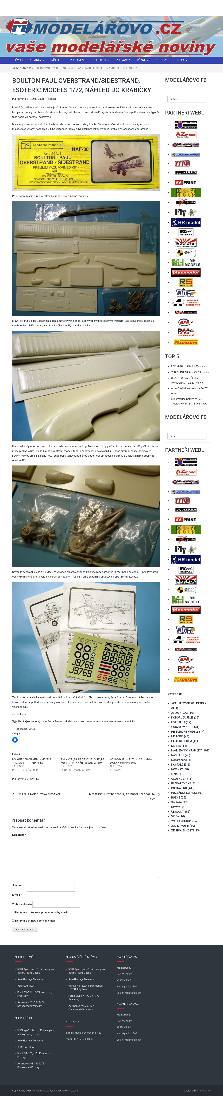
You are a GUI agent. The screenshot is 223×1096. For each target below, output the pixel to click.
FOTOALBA (178, 722)
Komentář (19, 834)
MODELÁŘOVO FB (186, 80)
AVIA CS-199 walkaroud (184, 388)
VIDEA (175, 816)
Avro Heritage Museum (30, 979)
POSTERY (161, 60)
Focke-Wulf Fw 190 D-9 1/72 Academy (83, 997)
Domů (16, 68)
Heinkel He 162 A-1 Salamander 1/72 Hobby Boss (85, 987)
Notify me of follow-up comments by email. (41, 912)
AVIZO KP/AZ (179, 713)
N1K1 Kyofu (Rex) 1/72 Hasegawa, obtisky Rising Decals (36, 971)
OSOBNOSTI (179, 778)
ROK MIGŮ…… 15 (180, 366)
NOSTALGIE (100, 60)
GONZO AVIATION (182, 727)
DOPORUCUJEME (182, 717)
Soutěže (176, 802)
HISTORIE (177, 736)
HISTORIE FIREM (181, 741)
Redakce (51, 98)
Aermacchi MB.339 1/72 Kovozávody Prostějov (30, 1004)
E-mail (17, 894)
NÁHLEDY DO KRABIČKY (186, 750)
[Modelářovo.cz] (111, 36)
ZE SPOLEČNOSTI (182, 830)
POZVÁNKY (123, 60)
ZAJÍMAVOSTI (180, 825)
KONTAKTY (180, 60)
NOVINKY (35, 60)
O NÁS (175, 774)
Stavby (175, 807)
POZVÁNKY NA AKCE (184, 793)
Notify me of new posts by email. (35, 920)
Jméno (17, 885)
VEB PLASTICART (181, 372)
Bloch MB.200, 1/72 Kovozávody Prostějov (35, 994)
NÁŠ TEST (56, 60)
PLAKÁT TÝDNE (181, 783)
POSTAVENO (78, 60)
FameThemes (203, 1090)
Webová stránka (22, 904)
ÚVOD (19, 60)
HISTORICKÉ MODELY (184, 731)
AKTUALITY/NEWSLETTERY (188, 703)
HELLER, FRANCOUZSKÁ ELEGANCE (38, 794)
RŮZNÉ (141, 60)
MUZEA (176, 745)
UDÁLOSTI (177, 811)
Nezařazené (179, 760)
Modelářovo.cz (40, 1090)
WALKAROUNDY (181, 821)
